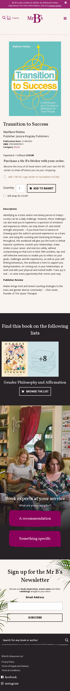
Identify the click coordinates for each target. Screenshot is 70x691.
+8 (43, 359)
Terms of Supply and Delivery (15, 666)
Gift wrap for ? (17, 195)
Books (17, 147)
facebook (11, 677)
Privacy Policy (8, 662)
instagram (12, 683)
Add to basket (43, 188)
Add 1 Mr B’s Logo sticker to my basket (33, 176)
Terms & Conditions (11, 670)
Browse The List (37, 391)
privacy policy (55, 5)
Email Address (35, 597)
